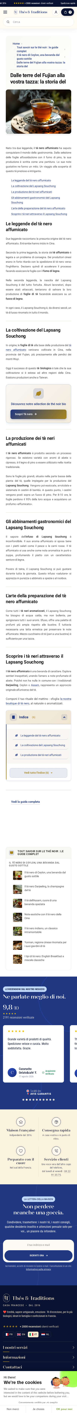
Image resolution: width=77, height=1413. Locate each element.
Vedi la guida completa (25, 801)
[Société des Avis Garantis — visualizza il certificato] (38, 1092)
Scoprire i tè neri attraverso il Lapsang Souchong (39, 213)
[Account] (56, 12)
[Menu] (5, 12)
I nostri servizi (15, 1347)
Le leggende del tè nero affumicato (31, 180)
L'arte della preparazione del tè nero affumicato (38, 208)
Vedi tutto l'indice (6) (36, 772)
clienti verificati (33, 3)
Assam (35, 685)
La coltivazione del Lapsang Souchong (33, 186)
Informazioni (14, 1357)
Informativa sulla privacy (38, 1269)
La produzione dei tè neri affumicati (31, 191)
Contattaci (12, 1367)
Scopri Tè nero (24, 414)
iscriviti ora (37, 1255)
